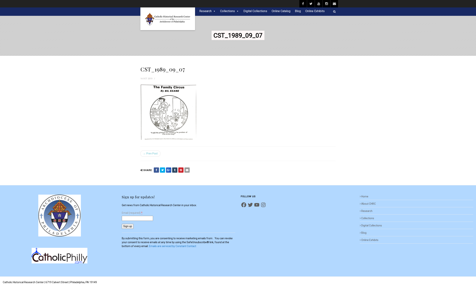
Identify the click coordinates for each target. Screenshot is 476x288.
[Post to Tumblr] (174, 170)
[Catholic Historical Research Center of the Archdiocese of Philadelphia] (167, 18)
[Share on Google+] (168, 170)
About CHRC (368, 203)
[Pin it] (181, 170)
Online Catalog (281, 11)
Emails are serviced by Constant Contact (172, 246)
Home (364, 196)
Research (205, 11)
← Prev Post (150, 153)
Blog (298, 11)
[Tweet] (162, 170)
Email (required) (132, 213)
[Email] (187, 170)
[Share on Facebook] (156, 170)
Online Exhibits (315, 11)
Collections (227, 11)
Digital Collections (255, 11)
